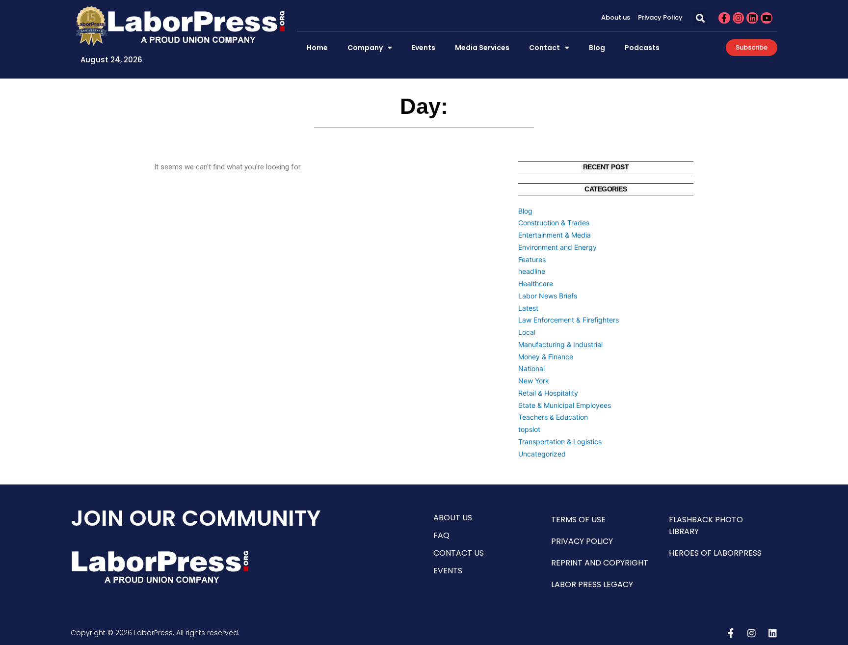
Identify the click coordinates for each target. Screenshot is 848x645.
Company (365, 48)
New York (533, 380)
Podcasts (642, 48)
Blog (597, 48)
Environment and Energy (557, 247)
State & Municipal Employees (564, 405)
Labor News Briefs (547, 296)
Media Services (482, 48)
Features (532, 259)
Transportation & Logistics (560, 441)
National (531, 368)
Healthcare (535, 283)
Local (526, 332)
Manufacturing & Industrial (560, 344)
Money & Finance (545, 356)
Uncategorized (542, 454)
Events (423, 48)
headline (531, 271)
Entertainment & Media (554, 235)
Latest (528, 308)
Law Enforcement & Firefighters (568, 320)
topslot (529, 429)
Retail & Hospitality (548, 393)
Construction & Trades (553, 222)
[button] (700, 18)
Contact (544, 48)
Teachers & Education (553, 417)
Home (317, 48)
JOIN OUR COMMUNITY (196, 518)
